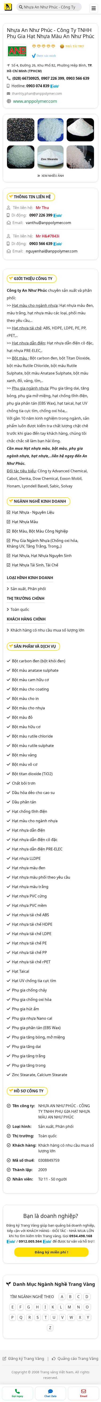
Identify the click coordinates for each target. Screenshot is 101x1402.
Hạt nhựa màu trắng (30, 886)
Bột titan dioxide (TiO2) (32, 773)
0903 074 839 (37, 85)
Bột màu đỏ (22, 717)
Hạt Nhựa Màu (25, 521)
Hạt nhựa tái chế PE (29, 943)
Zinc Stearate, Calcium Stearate (39, 1074)
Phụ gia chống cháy (29, 990)
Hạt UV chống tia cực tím (34, 980)
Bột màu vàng (24, 755)
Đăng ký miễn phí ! (51, 1252)
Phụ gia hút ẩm (25, 1008)
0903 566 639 (77, 78)
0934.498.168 (80, 1235)
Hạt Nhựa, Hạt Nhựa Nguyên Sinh (42, 555)
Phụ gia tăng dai (26, 1046)
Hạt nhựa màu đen (28, 867)
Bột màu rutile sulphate (33, 745)
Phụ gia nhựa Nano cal (32, 1018)
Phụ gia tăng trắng (28, 1055)
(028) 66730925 (25, 78)
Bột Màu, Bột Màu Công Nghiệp (40, 531)
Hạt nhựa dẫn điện (28, 830)
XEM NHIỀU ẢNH (52, 176)
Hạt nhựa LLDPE (26, 858)
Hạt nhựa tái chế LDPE (31, 933)
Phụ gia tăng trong (29, 1065)
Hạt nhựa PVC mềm (29, 905)
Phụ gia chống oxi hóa (31, 999)
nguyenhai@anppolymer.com (52, 251)
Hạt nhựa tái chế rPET (31, 961)
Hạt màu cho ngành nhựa (35, 820)
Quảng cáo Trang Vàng (78, 1358)
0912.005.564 (30, 1241)
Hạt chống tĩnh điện (29, 811)
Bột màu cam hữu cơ (30, 679)
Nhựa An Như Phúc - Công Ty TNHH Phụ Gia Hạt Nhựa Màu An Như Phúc (48, 7)
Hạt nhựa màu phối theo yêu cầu (41, 877)
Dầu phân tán (24, 802)
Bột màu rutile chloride (32, 736)
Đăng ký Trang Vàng (26, 1358)
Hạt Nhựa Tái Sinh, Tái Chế (35, 565)
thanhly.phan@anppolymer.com (37, 93)
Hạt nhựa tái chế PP (29, 952)
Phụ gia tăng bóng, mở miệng (38, 1037)
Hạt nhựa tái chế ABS (30, 914)
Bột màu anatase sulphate (35, 670)
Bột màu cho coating (30, 689)
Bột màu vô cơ (24, 764)
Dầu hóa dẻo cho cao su (33, 792)
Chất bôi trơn (23, 783)
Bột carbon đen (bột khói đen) (38, 660)
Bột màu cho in (25, 698)
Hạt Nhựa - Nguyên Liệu (33, 512)
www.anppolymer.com (35, 101)
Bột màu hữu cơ (26, 726)
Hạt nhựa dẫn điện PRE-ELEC (37, 849)
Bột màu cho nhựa (28, 708)
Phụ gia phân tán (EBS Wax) (36, 1027)
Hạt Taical (20, 971)
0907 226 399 (52, 78)
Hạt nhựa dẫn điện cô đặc (35, 839)
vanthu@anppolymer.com (48, 222)
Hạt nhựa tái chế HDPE (32, 924)
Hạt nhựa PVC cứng (29, 896)
